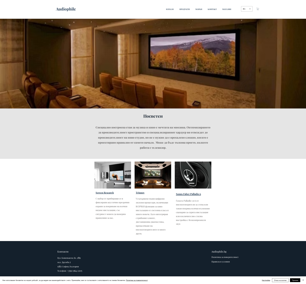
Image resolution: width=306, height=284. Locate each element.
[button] (257, 9)
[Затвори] (303, 280)
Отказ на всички (280, 280)
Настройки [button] (266, 280)
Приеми (295, 280)
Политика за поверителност (137, 280)
